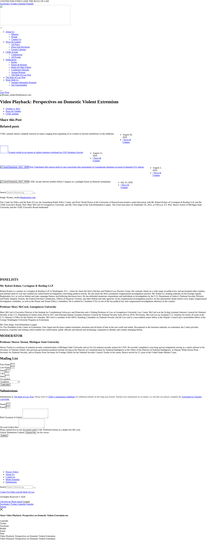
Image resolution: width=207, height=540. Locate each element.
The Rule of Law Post (21, 75)
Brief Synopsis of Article (11, 417)
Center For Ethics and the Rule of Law (17, 492)
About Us (10, 32)
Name (3, 404)
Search (3, 192)
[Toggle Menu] (1, 27)
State (2, 376)
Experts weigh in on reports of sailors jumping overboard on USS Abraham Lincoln (46, 152)
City (2, 373)
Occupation (5, 379)
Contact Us (16, 39)
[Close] (1, 90)
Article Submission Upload (12, 432)
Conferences (16, 54)
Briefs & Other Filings (21, 67)
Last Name (5, 367)
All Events (16, 57)
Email (3, 370)
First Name (5, 364)
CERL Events (12, 52)
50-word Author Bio (9, 427)
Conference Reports (20, 70)
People (14, 37)
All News (15, 44)
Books (14, 62)
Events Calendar (18, 49)
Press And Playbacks (20, 47)
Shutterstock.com (27, 197)
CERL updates (12, 114)
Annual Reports (18, 72)
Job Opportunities (19, 85)
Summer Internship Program (23, 82)
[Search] (34, 193)
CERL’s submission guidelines (61, 397)
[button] (103, 521)
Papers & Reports (19, 65)
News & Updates (13, 42)
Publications (11, 59)
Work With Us (12, 80)
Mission (14, 34)
